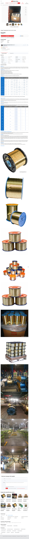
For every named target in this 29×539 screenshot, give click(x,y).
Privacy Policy (25, 536)
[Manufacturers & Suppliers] (14, 1)
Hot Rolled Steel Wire (3, 525)
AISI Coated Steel (14, 530)
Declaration (22, 536)
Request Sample (12, 37)
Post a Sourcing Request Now (21, 488)
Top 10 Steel (8, 532)
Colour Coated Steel (20, 530)
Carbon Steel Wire (15, 525)
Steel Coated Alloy (9, 530)
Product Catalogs (11, 515)
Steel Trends (12, 532)
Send (6, 488)
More (1, 533)
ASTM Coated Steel (3, 530)
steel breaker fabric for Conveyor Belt (11, 516)
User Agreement (18, 536)
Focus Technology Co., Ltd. (9, 536)
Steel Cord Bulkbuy (17, 532)
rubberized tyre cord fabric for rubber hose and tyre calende (24, 516)
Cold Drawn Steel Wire (9, 525)
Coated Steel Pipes (3, 532)
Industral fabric (16, 516)
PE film (1, 516)
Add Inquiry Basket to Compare (14, 26)
